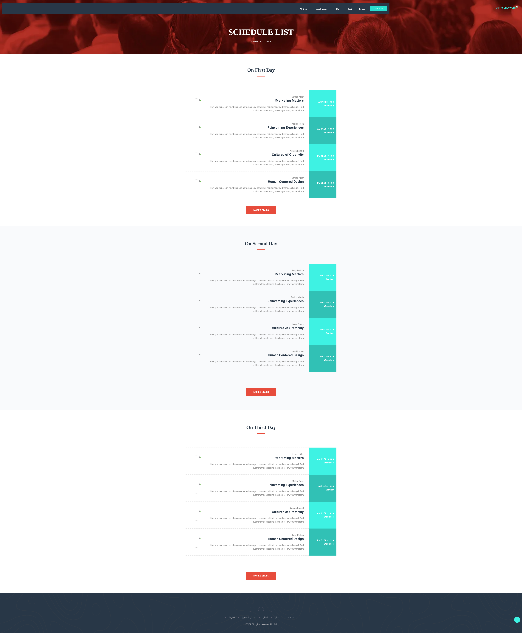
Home (268, 41)
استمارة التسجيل (321, 9)
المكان (337, 9)
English (304, 9)
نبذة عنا (362, 9)
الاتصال (349, 9)
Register (379, 8)
